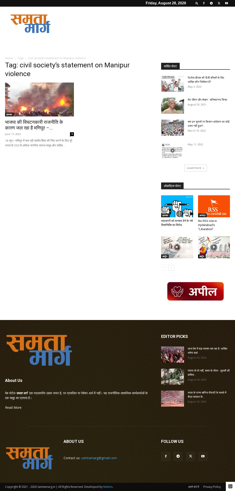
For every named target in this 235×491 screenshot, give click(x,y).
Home (9, 58)
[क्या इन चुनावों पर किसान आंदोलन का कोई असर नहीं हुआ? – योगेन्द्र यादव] (172, 128)
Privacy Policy (212, 487)
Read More (13, 407)
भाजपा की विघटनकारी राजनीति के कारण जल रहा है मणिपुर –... (34, 125)
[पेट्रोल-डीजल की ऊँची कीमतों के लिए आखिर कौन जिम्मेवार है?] (172, 84)
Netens (107, 487)
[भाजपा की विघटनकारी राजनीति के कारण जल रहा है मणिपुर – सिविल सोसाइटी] (39, 99)
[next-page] (171, 267)
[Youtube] (226, 3)
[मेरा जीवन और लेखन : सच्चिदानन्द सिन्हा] (172, 106)
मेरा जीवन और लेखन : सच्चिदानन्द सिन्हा (207, 99)
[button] (196, 3)
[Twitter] (218, 3)
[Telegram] (211, 3)
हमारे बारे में (193, 487)
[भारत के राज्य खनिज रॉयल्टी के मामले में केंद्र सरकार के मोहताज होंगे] (172, 399)
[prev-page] (164, 267)
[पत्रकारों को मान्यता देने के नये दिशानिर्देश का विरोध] (177, 206)
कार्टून (164, 256)
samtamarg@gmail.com (99, 458)
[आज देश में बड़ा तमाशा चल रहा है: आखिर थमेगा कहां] (172, 355)
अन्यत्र (202, 215)
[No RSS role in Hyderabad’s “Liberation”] (214, 206)
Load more (194, 168)
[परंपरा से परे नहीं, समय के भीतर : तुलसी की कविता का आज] (172, 377)
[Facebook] (203, 3)
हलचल (9, 114)
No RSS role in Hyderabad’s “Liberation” (207, 225)
